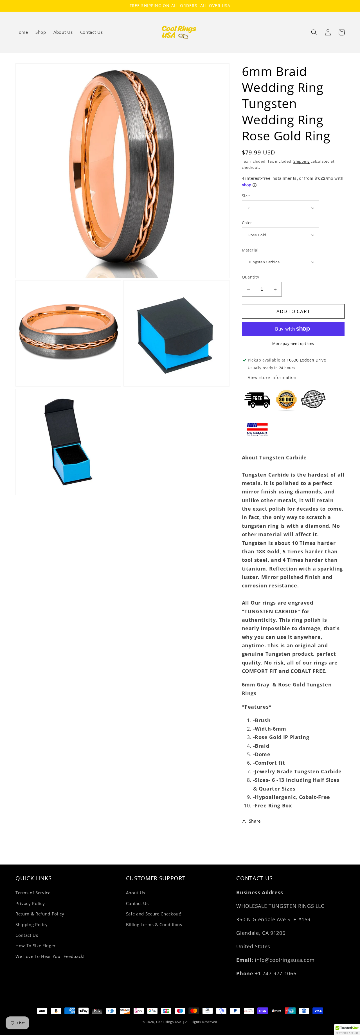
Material (250, 250)
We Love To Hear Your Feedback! (50, 956)
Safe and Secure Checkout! (154, 914)
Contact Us (26, 935)
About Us (135, 893)
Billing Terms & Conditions (154, 925)
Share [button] (255, 821)
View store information (272, 377)
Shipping (301, 161)
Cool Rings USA (168, 1022)
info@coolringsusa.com (285, 960)
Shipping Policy (31, 925)
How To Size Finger (35, 946)
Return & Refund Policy (39, 914)
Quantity (250, 277)
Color (247, 222)
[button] (314, 32)
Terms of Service (33, 893)
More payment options (293, 343)
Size (246, 195)
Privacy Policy (30, 903)
